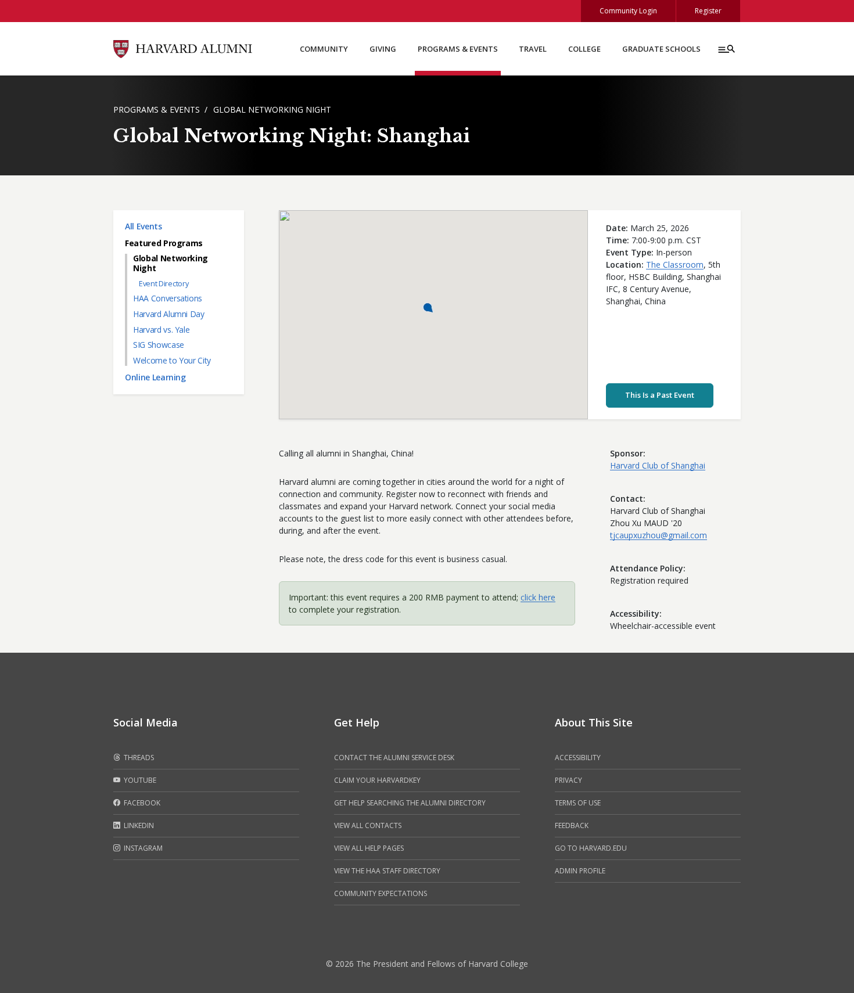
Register (708, 11)
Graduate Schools (661, 49)
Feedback (572, 825)
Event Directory (163, 284)
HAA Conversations (167, 298)
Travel (533, 49)
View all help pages (369, 848)
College (584, 49)
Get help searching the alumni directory (410, 803)
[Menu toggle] (726, 49)
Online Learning (155, 377)
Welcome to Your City (172, 360)
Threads (138, 757)
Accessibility (578, 757)
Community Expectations (380, 893)
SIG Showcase (158, 344)
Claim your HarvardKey (377, 780)
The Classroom (675, 264)
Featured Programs (164, 243)
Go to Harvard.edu (591, 848)
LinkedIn (138, 825)
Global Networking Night (272, 109)
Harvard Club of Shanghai (657, 465)
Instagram (142, 848)
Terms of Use (578, 803)
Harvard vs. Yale (161, 329)
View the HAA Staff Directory (387, 871)
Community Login (628, 11)
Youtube (139, 780)
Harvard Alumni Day (168, 313)
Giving (382, 49)
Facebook (141, 803)
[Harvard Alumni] (183, 48)
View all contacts (367, 825)
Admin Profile (580, 871)
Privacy (568, 780)
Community (324, 49)
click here (538, 597)
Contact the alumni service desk (394, 757)
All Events (143, 226)
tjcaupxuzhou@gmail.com (658, 535)
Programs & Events (458, 49)
